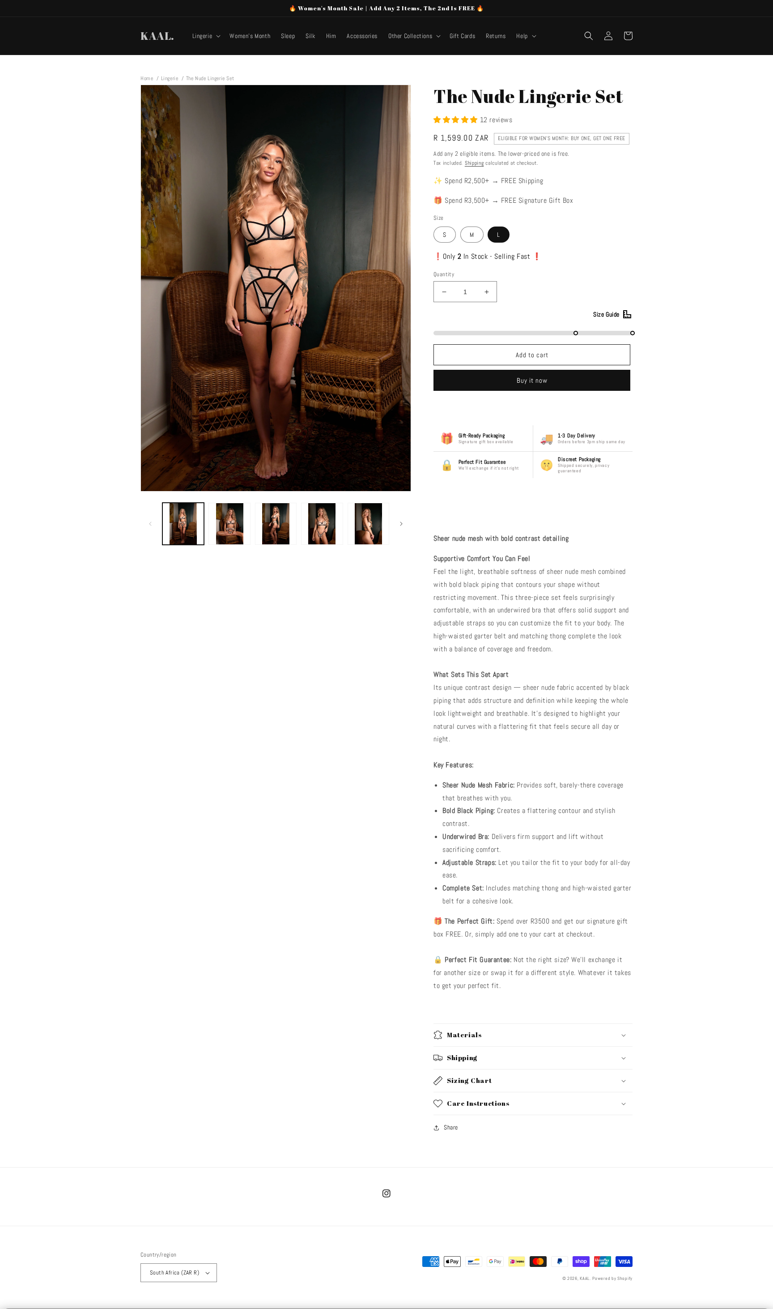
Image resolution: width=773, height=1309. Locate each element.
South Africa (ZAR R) (174, 1272)
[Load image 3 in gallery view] (276, 523)
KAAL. (585, 1278)
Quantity (443, 274)
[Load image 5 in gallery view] (368, 523)
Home (146, 78)
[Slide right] (401, 524)
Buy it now (532, 380)
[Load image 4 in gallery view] (322, 523)
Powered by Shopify (612, 1278)
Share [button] (451, 1127)
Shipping (474, 163)
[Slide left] (150, 524)
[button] (206, 35)
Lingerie (169, 78)
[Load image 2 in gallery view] (229, 523)
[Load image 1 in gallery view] (183, 523)
